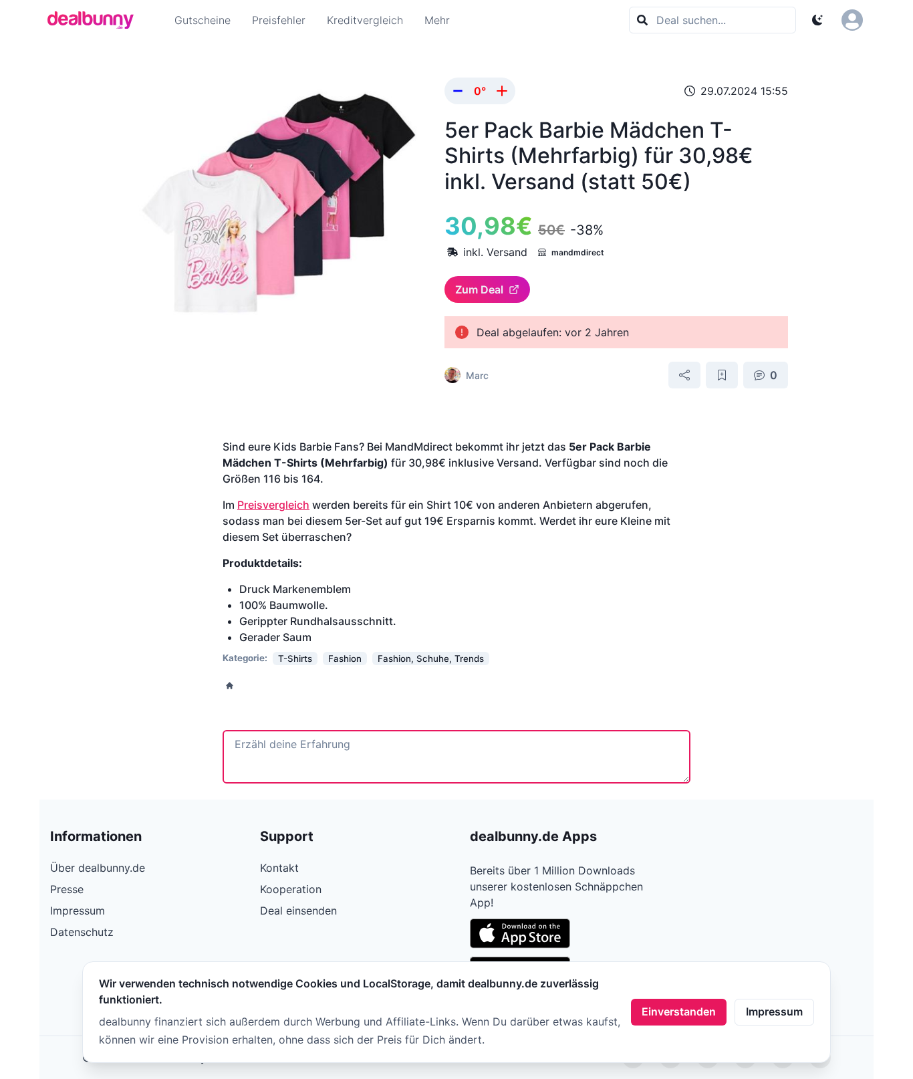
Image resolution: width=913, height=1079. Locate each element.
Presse (67, 889)
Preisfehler (278, 20)
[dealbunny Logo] (94, 20)
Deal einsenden (298, 910)
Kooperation (290, 889)
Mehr (437, 20)
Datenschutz (82, 932)
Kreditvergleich (365, 20)
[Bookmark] (722, 375)
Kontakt (279, 867)
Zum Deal (479, 289)
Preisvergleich (273, 504)
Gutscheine (202, 20)
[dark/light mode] (817, 20)
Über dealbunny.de (97, 867)
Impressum (774, 1011)
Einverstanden (679, 1011)
